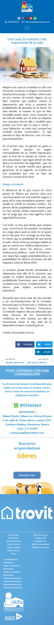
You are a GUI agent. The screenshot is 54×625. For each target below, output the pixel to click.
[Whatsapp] (35, 18)
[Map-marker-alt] (19, 18)
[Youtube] (31, 18)
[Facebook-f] (23, 18)
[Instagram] (27, 18)
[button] (27, 27)
